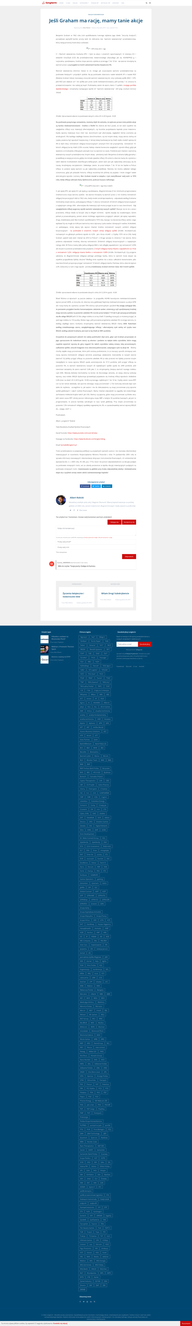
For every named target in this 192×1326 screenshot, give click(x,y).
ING (95, 941)
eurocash (90, 859)
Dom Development (87, 834)
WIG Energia (101, 1261)
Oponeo (90, 1076)
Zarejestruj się (129, 522)
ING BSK (104, 941)
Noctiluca (83, 1055)
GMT (97, 891)
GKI (89, 887)
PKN (81, 1105)
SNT (88, 1183)
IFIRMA (93, 936)
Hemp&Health (85, 928)
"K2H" (97, 662)
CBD (107, 781)
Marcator (83, 994)
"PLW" (82, 678)
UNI (97, 1240)
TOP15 (107, 1228)
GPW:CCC (94, 900)
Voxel (104, 1252)
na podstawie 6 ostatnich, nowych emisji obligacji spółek (93, 231)
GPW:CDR (105, 900)
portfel (107, 1125)
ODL (89, 1064)
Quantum (83, 1138)
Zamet (96, 1277)
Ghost (106, 1315)
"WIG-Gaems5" (93, 682)
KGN (81, 965)
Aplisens (92, 723)
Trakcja (82, 1236)
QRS (104, 1133)
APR (107, 723)
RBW (82, 1142)
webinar (105, 1257)
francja (90, 871)
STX (81, 1211)
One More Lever (94, 1072)
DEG (90, 822)
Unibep (105, 1240)
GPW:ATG (101, 895)
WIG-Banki (84, 1269)
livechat (83, 982)
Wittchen (103, 1269)
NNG (102, 1051)
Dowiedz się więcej (60, 1323)
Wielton (83, 1261)
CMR (88, 797)
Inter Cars (83, 945)
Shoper (103, 1170)
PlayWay (101, 1109)
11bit (88, 690)
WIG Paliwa (99, 1265)
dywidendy (96, 842)
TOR (81, 1232)
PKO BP (107, 1105)
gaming (100, 879)
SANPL (90, 1150)
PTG (81, 1129)
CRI (92, 809)
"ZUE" (108, 686)
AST (105, 731)
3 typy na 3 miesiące (101, 690)
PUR (88, 1129)
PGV (96, 1097)
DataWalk (90, 817)
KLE (101, 965)
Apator (82, 723)
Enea (95, 850)
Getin (104, 883)
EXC (108, 859)
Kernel (89, 961)
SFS (81, 1170)
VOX (97, 1252)
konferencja (97, 969)
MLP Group (84, 1019)
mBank (93, 994)
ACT (81, 698)
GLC (96, 887)
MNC (101, 1019)
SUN (88, 1211)
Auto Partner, (85, 740)
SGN (88, 1170)
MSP (81, 1043)
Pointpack (97, 1113)
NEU (81, 1047)
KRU (89, 973)
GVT (81, 924)
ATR (81, 735)
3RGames (83, 694)
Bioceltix (83, 752)
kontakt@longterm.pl (69, 445)
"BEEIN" (83, 649)
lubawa (98, 982)
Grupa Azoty (84, 908)
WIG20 (93, 1269)
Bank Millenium (86, 744)
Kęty (96, 961)
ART (88, 727)
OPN (81, 1076)
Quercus (94, 1138)
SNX (95, 1183)
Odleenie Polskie (100, 1064)
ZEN (105, 1281)
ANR (99, 719)
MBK (101, 994)
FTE (104, 871)
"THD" (108, 678)
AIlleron (107, 703)
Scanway (104, 1154)
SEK (95, 1162)
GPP (81, 895)
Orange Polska (102, 1076)
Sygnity (108, 1216)
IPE (106, 945)
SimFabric (90, 1174)
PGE (90, 1097)
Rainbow (104, 1138)
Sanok (82, 1150)
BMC (102, 760)
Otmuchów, (91, 1080)
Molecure (83, 1027)
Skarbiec (107, 1174)
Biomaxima (94, 752)
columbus (84, 801)
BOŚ (81, 772)
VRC (81, 1257)
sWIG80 (99, 1216)
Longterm (50, 1315)
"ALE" (93, 637)
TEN (102, 1224)
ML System (93, 1014)
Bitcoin (105, 756)
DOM (104, 830)
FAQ (122, 3)
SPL (99, 1187)
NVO (102, 1060)
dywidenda (84, 842)
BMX (81, 764)
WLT (81, 1273)
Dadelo (102, 813)
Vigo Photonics (85, 1248)
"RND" (90, 678)
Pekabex (83, 1092)
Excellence (84, 863)
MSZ (88, 1043)
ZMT (97, 1285)
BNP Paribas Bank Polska (89, 768)
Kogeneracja (84, 969)
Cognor (104, 797)
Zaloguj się (114, 522)
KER (81, 961)
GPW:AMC (90, 895)
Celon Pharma (103, 785)
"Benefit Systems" (95, 649)
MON (93, 1027)
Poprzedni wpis (77, 584)
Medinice (101, 1002)
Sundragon (97, 1211)
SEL (109, 1162)
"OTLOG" (104, 670)
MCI (81, 998)
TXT (101, 1236)
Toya (97, 1232)
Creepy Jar (102, 805)
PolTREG (83, 1125)
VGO (107, 1244)
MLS (93, 1019)
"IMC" (90, 662)
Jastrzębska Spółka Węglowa (90, 957)
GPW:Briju (84, 900)
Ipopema (83, 949)
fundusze (83, 875)
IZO (91, 949)
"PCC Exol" (92, 674)
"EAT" (106, 653)
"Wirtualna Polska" (87, 686)
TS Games (93, 1236)
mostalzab (84, 1031)
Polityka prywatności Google (91, 537)
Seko (102, 1162)
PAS (81, 1084)
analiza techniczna (87, 719)
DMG (89, 830)
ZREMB (82, 1289)
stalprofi (83, 1203)
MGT (91, 1010)
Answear (107, 719)
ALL (95, 707)
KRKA (82, 973)
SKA (99, 1174)
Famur (94, 863)
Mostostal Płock (97, 1031)
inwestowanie (96, 945)
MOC (92, 1023)
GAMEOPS (94, 875)
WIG (91, 1261)
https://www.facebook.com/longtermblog (89, 439)
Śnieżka (104, 1179)
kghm (104, 961)
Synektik (83, 1220)
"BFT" (108, 649)
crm (98, 809)
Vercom (99, 1244)
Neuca (89, 1047)
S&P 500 (101, 1146)
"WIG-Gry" (106, 682)
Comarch (83, 805)
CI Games (104, 789)
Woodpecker (91, 1273)
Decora (83, 822)
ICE (81, 936)
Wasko (96, 1257)
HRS (104, 932)
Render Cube (92, 1142)
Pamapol (103, 1080)
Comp (93, 805)
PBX (81, 1088)
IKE (101, 936)
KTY (103, 973)
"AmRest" (83, 641)
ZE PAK (97, 1281)
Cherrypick (93, 789)
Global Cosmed (86, 891)
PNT (88, 1113)
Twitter (97, 486)
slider (89, 1179)
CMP (81, 797)
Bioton (97, 756)
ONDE (82, 1072)
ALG (89, 707)
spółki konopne (86, 1191)
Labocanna (84, 978)
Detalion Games (102, 822)
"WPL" (100, 686)
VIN (96, 1248)
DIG (90, 826)
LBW (93, 978)
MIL (106, 1010)
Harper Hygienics (104, 924)
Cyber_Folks (84, 813)
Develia (83, 826)
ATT (96, 735)
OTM (82, 1080)
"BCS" (109, 645)
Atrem (89, 735)
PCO (100, 1088)
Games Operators (87, 879)
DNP (96, 830)
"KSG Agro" (106, 666)
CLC (87, 793)
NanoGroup (98, 1043)
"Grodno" (83, 657)
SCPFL (103, 1158)
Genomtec (84, 883)
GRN (102, 904)
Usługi (75, 3)
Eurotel (100, 859)
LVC (106, 982)
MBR (108, 994)
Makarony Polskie (86, 990)
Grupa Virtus (85, 920)
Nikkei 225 (92, 1051)
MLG (102, 1014)
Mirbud (83, 1014)
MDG (95, 998)
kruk (96, 973)
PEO (98, 1092)
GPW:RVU (83, 904)
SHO (95, 1170)
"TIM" (82, 682)
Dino (82, 830)
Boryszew (106, 768)
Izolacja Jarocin (102, 949)
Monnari (101, 1027)
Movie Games (85, 1039)
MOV (98, 1035)
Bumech (83, 776)
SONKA (82, 1187)
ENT (81, 854)
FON (105, 867)
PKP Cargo (91, 1109)
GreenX (94, 904)
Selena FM (84, 1166)
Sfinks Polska (105, 1166)
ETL (106, 854)
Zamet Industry (86, 1281)
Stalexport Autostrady (88, 1199)
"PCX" (101, 674)
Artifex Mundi (98, 727)
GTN (102, 920)
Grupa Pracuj (101, 916)
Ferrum (90, 867)
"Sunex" (99, 678)
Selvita (93, 1166)
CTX (104, 809)
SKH (81, 1179)
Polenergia (84, 1117)
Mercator (98, 1006)
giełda (82, 887)
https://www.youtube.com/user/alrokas (82, 433)
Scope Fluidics (85, 1158)
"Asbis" (82, 645)
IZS (89, 953)
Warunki (129, 666)
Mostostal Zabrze (86, 1035)
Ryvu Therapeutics (87, 1146)
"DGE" (97, 653)
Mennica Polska (86, 1006)
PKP (81, 1109)
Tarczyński (84, 1224)
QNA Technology (93, 1133)
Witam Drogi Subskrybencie (115, 593)
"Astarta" (92, 645)
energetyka (104, 850)
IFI (87, 936)
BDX (88, 748)
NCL (108, 1043)
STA (107, 1195)
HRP (98, 932)
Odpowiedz (129, 556)
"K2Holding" (84, 666)
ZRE (104, 1285)
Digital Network (101, 826)
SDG (88, 1162)
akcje (82, 707)
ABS (107, 694)
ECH (81, 846)
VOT (81, 1252)
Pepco (82, 1097)
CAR (100, 781)
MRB (95, 1039)
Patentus (105, 1084)
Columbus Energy (97, 801)
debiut (107, 817)
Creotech (83, 809)
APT (81, 727)
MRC (102, 1039)
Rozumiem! (186, 1323)
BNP (88, 764)
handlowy (90, 924)
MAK (98, 986)
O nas (68, 3)
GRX (94, 920)
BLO (81, 760)
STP (105, 1207)
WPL (102, 1273)
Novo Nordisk (85, 1060)
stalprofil (93, 1203)
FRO (98, 871)
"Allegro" (102, 637)
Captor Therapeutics (88, 781)
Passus (89, 1084)
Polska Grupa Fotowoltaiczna (91, 1121)
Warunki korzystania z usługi (105, 537)
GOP (104, 891)
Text (99, 1228)
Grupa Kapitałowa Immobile (90, 912)
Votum (89, 1252)
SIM (81, 1174)
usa (90, 1244)
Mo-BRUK (83, 1023)
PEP (105, 1092)
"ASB (106, 641)
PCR (106, 1088)
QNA (81, 1133)
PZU (109, 1129)
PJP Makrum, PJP (101, 1101)
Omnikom (91, 1315)
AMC (81, 711)
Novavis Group (96, 1055)
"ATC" (101, 645)
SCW (81, 1162)
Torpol (89, 1232)
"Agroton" (83, 637)
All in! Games (105, 707)
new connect (100, 1047)
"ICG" (82, 662)
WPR (109, 1273)
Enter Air (90, 854)
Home (61, 3)
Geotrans (95, 883)
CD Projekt (90, 785)
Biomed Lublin (85, 756)
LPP (91, 982)
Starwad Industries (87, 1207)
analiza (82, 715)
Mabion (90, 986)
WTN (82, 1277)
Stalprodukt (104, 1199)
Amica (89, 711)
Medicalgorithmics (87, 1002)
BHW (95, 748)
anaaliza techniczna (102, 711)
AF (96, 698)
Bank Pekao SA (100, 744)
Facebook (86, 486)
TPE (104, 1232)
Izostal (82, 953)
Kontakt (115, 3)
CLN (94, 793)
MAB (81, 986)
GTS (108, 920)
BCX (81, 748)
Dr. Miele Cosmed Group (89, 838)
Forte (82, 871)
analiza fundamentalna (96, 14)
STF (99, 1207)
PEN (91, 1092)
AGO (102, 698)
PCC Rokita (91, 1088)
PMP (81, 1113)
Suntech (83, 1216)
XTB (88, 1277)
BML (109, 760)
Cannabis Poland (96, 776)
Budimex (107, 772)
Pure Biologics (99, 1129)
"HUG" (93, 657)
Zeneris (83, 1285)
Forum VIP (94, 3)
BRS (88, 772)
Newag (82, 1051)
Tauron (94, 1224)
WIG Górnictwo (85, 1265)
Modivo (101, 1023)
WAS (88, 1257)
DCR (99, 817)
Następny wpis (115, 584)
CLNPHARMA (104, 793)
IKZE (107, 936)
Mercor (83, 1010)
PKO (99, 1105)
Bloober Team (92, 760)
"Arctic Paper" (96, 641)
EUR (81, 859)
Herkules (97, 928)
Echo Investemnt (93, 846)
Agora (82, 703)
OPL (105, 1072)
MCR (88, 998)
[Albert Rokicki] (61, 500)
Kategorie (84, 3)
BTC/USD (96, 772)
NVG (95, 1060)
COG (96, 797)
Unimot (83, 1244)
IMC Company (85, 941)
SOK (101, 1183)
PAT (97, 1084)
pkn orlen (90, 1105)
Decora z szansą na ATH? (61, 657)
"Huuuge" (102, 657)
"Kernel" (96, 666)
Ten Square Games (87, 1228)
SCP (95, 1158)
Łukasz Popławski (59, 642)
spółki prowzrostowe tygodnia (91, 1195)
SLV (96, 1179)
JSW (106, 957)
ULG (108, 1236)
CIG (81, 793)
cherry (82, 789)
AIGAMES (96, 703)
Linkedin (108, 486)
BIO (102, 748)
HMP (106, 928)
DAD (94, 813)
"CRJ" (90, 653)
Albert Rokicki (86, 28)
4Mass (93, 694)
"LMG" (82, 670)
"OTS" (82, 674)
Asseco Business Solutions (90, 731)
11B (81, 690)
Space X (92, 1187)
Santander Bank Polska (88, 1154)
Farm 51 (103, 863)
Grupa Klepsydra (86, 916)
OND (105, 1068)
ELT (81, 850)
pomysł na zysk (95, 1125)
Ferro (82, 867)
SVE (91, 1216)
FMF (98, 867)
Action (89, 698)
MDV (103, 998)
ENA (87, 850)
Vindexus (104, 1248)
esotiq (99, 854)
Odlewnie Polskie (86, 1068)
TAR (104, 1220)
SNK (81, 1183)
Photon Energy (85, 1101)
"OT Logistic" (93, 670)
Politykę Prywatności (132, 654)
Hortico (90, 932)
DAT (81, 817)
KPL (107, 969)
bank (96, 740)
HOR (81, 932)
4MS (101, 694)
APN (100, 723)
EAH (105, 842)
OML (98, 1068)
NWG (82, 1064)
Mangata (100, 990)
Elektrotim (107, 846)
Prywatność (120, 666)
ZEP (90, 1285)
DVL (103, 838)
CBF (81, 785)
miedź (98, 1010)
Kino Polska (91, 965)
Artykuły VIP (105, 3)
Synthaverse (94, 1220)
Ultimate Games (86, 1240)
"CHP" (82, 653)
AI (89, 703)
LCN (100, 978)
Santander (101, 1150)
